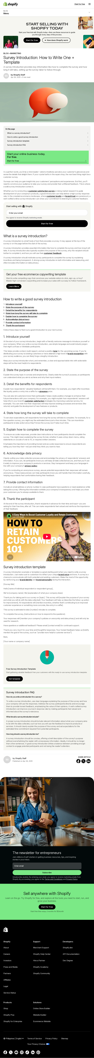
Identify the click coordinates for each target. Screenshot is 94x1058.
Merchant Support (41, 947)
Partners (7, 973)
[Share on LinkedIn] (88, 761)
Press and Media (10, 967)
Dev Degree (68, 960)
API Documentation (71, 954)
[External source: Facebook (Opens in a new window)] (5, 1052)
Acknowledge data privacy (17, 319)
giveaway (43, 391)
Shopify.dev (68, 947)
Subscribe (47, 872)
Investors (7, 960)
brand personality (44, 580)
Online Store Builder (41, 1008)
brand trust (70, 196)
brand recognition (76, 353)
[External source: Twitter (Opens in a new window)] (11, 1052)
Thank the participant (15, 325)
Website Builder (39, 1015)
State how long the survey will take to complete (27, 313)
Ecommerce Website (42, 1021)
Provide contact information (18, 322)
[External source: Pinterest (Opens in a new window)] (38, 1052)
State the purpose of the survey (20, 307)
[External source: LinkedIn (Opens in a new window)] (33, 1052)
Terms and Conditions (54, 879)
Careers (6, 954)
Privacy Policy (71, 879)
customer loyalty (54, 196)
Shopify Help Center (42, 954)
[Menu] (89, 4)
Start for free (79, 4)
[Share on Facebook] (78, 761)
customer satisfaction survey (41, 191)
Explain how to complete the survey (21, 316)
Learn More (14, 286)
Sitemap (64, 1038)
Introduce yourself (14, 304)
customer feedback (52, 253)
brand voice (63, 574)
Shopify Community (41, 973)
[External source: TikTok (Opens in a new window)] (27, 1052)
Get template (14, 679)
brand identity (26, 580)
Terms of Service (34, 1038)
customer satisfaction (34, 401)
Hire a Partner (39, 960)
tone (55, 351)
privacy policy (31, 466)
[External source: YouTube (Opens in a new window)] (16, 1052)
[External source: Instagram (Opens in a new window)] (22, 1052)
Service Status (9, 993)
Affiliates (7, 980)
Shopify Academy (40, 967)
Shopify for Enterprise (12, 1021)
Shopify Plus (8, 1015)
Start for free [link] (47, 223)
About (6, 947)
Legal (5, 986)
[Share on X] (83, 761)
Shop (5, 1008)
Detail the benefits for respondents (21, 310)
